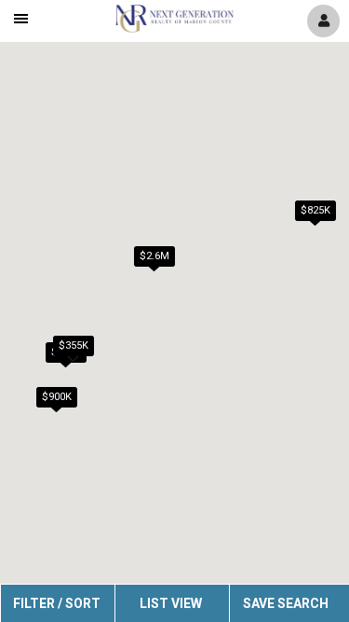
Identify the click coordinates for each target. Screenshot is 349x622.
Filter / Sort (57, 603)
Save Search (286, 603)
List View (171, 603)
